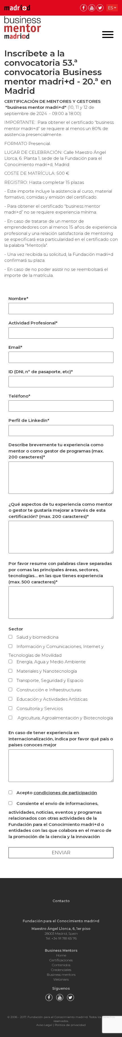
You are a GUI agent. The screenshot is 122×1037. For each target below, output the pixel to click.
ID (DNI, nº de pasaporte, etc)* (41, 371)
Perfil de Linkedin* (29, 420)
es (110, 7)
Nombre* (18, 298)
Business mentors (61, 974)
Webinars (61, 979)
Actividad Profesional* (33, 323)
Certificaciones (61, 960)
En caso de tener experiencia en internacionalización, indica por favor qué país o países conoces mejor (61, 738)
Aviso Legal (44, 1025)
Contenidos (61, 965)
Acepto (56, 792)
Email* (15, 347)
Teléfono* (19, 396)
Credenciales (61, 970)
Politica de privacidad (70, 1025)
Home (61, 955)
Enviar (61, 852)
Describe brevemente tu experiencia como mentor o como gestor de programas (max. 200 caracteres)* (56, 451)
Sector (16, 629)
